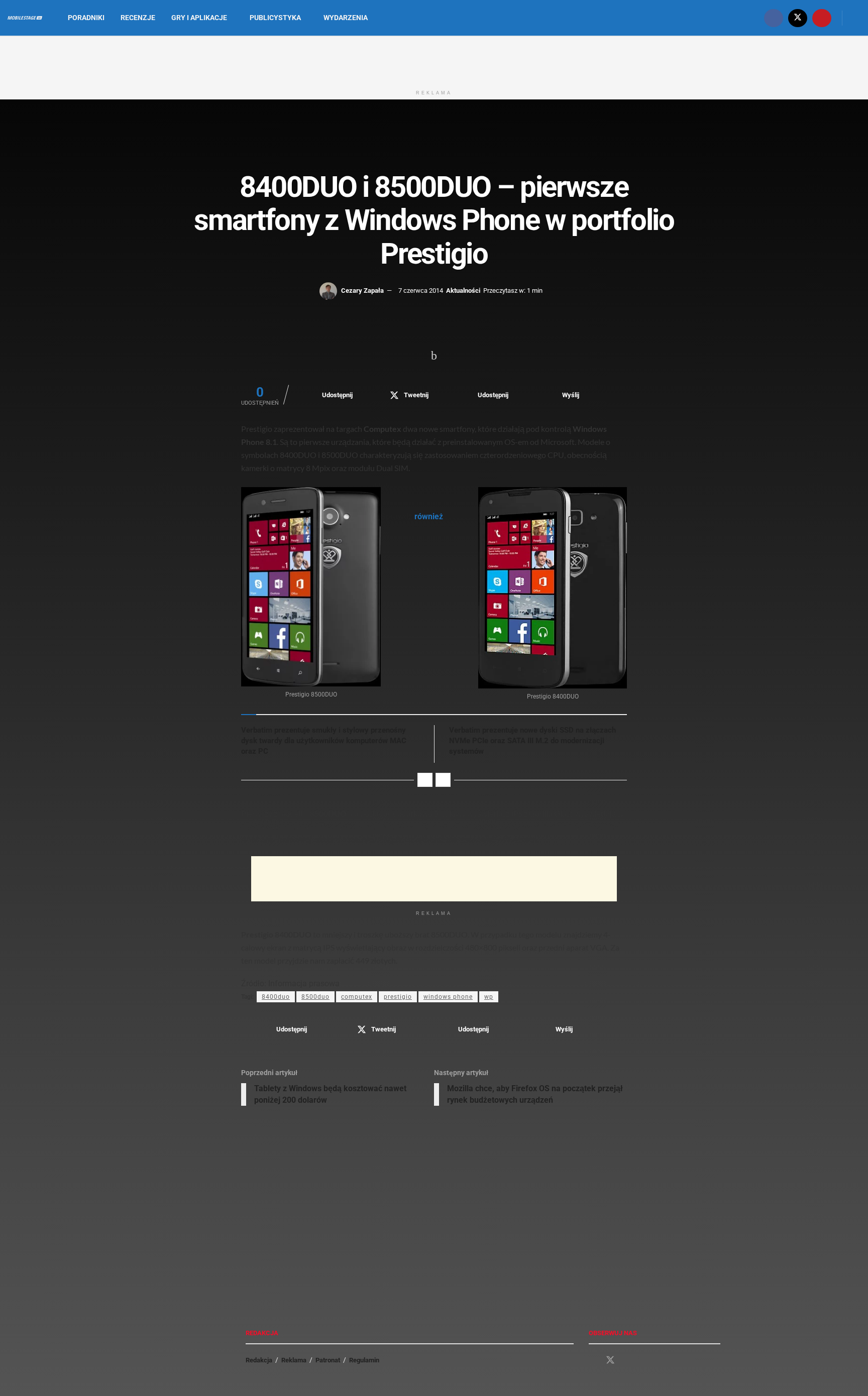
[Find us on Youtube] (821, 18)
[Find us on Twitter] (797, 18)
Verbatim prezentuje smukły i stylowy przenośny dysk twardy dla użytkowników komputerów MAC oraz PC (323, 741)
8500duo (315, 996)
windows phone (448, 996)
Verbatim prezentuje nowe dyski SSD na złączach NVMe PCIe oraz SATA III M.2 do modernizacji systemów (532, 741)
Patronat (327, 1360)
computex (356, 996)
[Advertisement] (434, 59)
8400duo (276, 996)
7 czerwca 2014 (420, 290)
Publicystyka (275, 18)
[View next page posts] (443, 780)
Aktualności (463, 290)
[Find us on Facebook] (773, 18)
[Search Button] (856, 18)
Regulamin (364, 1360)
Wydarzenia (345, 18)
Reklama (293, 1360)
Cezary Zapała (362, 290)
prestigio (398, 996)
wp (488, 996)
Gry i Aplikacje (199, 18)
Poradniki (86, 18)
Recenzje (138, 18)
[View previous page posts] (424, 780)
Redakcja (259, 1360)
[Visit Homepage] (25, 18)
